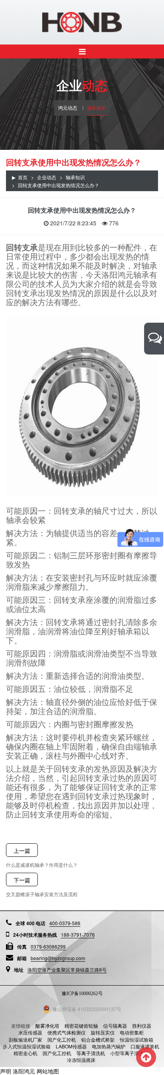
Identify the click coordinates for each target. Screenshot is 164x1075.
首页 (22, 177)
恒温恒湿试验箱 (136, 1039)
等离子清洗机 (90, 1053)
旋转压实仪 (103, 1032)
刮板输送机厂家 (25, 1039)
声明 (5, 1071)
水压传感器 (30, 1032)
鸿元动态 (67, 107)
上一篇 (22, 850)
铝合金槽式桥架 (98, 1039)
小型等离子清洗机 (129, 1053)
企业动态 (46, 177)
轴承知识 (96, 107)
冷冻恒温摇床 (81, 1059)
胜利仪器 (141, 1025)
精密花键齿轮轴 (81, 1025)
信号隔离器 (115, 1025)
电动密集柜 (132, 1032)
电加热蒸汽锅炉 (108, 1046)
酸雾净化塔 (47, 1025)
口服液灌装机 (145, 1046)
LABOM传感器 (71, 1046)
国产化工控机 (61, 1039)
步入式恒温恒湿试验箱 (27, 1046)
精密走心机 (25, 1053)
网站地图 (48, 1071)
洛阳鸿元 (24, 1071)
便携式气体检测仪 (66, 1032)
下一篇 (22, 880)
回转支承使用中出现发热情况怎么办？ (58, 185)
